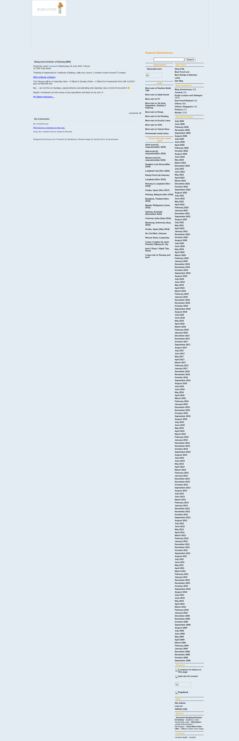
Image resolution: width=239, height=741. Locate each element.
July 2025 (179, 139)
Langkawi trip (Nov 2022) (157, 171)
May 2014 (179, 464)
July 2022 (179, 195)
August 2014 (181, 455)
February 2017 (182, 365)
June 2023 (180, 172)
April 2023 (179, 178)
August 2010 (181, 592)
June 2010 (180, 598)
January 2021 (181, 231)
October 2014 (181, 449)
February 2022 (182, 207)
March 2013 (180, 499)
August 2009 (181, 628)
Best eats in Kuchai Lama (157, 120)
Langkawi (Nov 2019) (155, 179)
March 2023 (180, 181)
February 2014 (182, 473)
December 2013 (182, 479)
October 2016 (181, 377)
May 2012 (179, 529)
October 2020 (181, 237)
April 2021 (179, 228)
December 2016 (182, 371)
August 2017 (181, 347)
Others (178, 103)
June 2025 (180, 142)
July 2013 (179, 494)
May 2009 (179, 637)
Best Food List (182, 72)
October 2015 (181, 413)
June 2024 (180, 157)
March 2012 (180, 535)
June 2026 (180, 124)
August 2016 (181, 383)
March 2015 (180, 434)
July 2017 (179, 350)
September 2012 (182, 517)
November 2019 (182, 267)
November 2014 (182, 446)
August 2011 (181, 556)
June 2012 (180, 526)
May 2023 (179, 175)
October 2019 (181, 270)
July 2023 (179, 169)
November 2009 (182, 619)
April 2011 (179, 568)
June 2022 (180, 198)
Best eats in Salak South (157, 95)
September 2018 (182, 309)
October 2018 (181, 306)
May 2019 (179, 285)
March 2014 (180, 470)
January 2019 (181, 297)
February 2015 (182, 437)
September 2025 (182, 133)
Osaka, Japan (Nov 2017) (157, 190)
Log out (179, 706)
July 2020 (179, 243)
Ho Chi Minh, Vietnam (156, 233)
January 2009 (181, 648)
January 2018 (181, 333)
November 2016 (182, 374)
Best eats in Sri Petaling (157, 116)
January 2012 (181, 541)
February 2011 (181, 574)
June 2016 (180, 389)
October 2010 (181, 586)
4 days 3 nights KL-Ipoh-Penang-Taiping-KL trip (157, 243)
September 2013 (182, 488)
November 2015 (182, 410)
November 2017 (182, 339)
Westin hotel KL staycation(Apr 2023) (155, 159)
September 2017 (182, 344)
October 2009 (181, 622)
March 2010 (180, 607)
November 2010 (182, 583)
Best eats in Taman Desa (157, 129)
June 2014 (180, 461)
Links (177, 78)
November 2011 (182, 547)
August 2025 (181, 136)
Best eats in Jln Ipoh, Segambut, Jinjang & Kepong (155, 105)
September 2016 (182, 380)
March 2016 (180, 398)
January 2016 (181, 404)
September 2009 (182, 625)
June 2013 (180, 496)
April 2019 (179, 288)
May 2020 (179, 249)
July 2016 (179, 386)
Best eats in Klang (154, 112)
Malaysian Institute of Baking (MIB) (52, 62)
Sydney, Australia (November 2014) (153, 213)
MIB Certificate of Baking (44, 77)
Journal (178, 92)
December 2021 (182, 213)
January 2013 (181, 505)
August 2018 (181, 312)
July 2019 (179, 279)
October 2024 (181, 151)
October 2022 (181, 187)
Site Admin (180, 703)
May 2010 (179, 601)
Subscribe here (154, 69)
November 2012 (182, 511)
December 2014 (182, 443)
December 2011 (182, 544)
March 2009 (180, 643)
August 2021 (181, 219)
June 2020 (180, 246)
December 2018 (182, 300)
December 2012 (182, 508)
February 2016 (182, 401)
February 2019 (182, 294)
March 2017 (180, 362)
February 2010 (182, 610)
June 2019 (180, 282)
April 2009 (179, 640)
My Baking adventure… (44, 97)
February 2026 (182, 127)
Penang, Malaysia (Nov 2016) (159, 194)
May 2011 (179, 565)
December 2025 (182, 130)
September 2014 (182, 452)
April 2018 (179, 324)
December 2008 (182, 651)
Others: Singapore (184, 106)
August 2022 (181, 192)
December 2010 (182, 580)
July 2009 (179, 631)
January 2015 (181, 440)
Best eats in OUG (153, 125)
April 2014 (179, 467)
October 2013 (181, 485)
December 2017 (182, 336)
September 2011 (182, 553)
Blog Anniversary (183, 89)
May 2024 (179, 160)
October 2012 (181, 514)
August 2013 (181, 491)
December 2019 (182, 264)
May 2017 (179, 356)
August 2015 (181, 419)
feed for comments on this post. (49, 128)
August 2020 (181, 240)
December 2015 (182, 407)
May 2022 (179, 201)
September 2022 (182, 190)
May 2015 (179, 428)
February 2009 (182, 646)
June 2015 (180, 425)
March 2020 (180, 255)
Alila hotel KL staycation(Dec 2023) (155, 152)
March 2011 (180, 571)
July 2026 (179, 121)
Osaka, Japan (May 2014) (157, 229)
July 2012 (179, 523)
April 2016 (179, 395)
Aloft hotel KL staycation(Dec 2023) (155, 146)
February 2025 (182, 148)
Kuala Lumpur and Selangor (188, 95)
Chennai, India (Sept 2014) (158, 218)
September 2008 (182, 660)
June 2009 (180, 634)
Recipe (178, 112)
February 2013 (182, 502)
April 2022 (179, 204)
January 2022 (181, 210)
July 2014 (179, 458)
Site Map (179, 81)
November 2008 (182, 654)
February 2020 (182, 258)
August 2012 (181, 520)
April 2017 (179, 359)
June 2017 (180, 353)
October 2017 (181, 342)
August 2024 (181, 154)
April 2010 (179, 604)
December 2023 (182, 166)
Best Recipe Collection (186, 75)
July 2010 (179, 595)
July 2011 (179, 559)
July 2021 (179, 222)
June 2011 (179, 562)
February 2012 (182, 538)
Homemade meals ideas (157, 133)
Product (179, 109)
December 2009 (182, 616)
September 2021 (182, 216)
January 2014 (181, 476)
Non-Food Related (184, 100)
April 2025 (179, 145)
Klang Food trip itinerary (157, 175)
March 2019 (180, 291)
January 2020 (181, 261)
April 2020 (179, 252)
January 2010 (181, 613)
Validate (181, 709)
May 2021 (179, 225)
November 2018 (182, 303)
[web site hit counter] (186, 676)
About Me (179, 69)
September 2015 (182, 416)
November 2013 (182, 482)
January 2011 (181, 577)
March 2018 (180, 327)
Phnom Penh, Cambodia (157, 238)
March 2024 (180, 163)
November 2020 (182, 234)
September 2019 (182, 273)
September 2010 (182, 589)
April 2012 (179, 532)
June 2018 (180, 318)
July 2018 (179, 315)
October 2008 (181, 657)
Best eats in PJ (152, 99)
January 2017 (181, 368)
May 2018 (179, 321)
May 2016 (179, 392)
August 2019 (181, 276)
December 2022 (182, 184)
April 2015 (179, 431)
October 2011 (181, 550)
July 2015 (179, 422)
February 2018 (182, 330)
